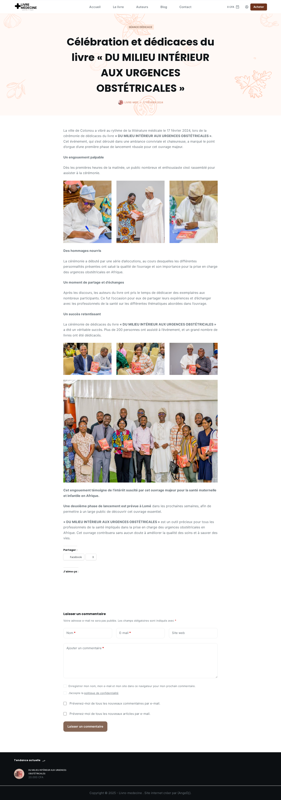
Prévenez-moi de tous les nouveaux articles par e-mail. (110, 714)
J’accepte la (93, 693)
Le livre (118, 7)
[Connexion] (246, 6)
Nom (70, 633)
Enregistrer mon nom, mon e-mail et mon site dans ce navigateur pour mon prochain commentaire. (132, 686)
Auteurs (142, 7)
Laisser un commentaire (85, 726)
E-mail (125, 633)
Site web (178, 633)
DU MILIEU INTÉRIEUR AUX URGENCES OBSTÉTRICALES (47, 772)
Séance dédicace (140, 27)
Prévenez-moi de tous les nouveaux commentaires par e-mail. (115, 703)
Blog (163, 7)
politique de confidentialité (101, 693)
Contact (185, 7)
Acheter (258, 6)
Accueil (95, 7)
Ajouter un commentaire (85, 648)
